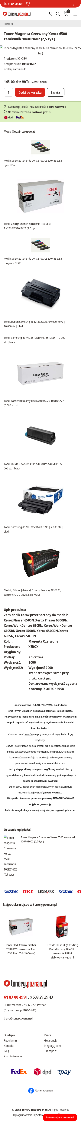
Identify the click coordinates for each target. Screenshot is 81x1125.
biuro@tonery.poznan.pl (18, 1018)
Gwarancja (50, 1040)
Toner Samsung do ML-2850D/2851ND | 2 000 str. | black (33, 529)
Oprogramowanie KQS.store (28, 1115)
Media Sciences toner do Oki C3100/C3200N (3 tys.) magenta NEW (33, 261)
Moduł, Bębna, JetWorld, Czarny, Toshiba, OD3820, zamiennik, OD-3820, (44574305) (32, 592)
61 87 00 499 (15, 4)
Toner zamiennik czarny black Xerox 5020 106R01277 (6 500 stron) (34, 403)
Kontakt (9, 1046)
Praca (47, 1035)
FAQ (6, 1051)
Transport (50, 1051)
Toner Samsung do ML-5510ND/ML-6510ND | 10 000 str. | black (34, 340)
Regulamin (10, 1040)
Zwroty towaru (13, 1056)
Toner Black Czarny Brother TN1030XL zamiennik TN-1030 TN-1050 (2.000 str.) (20, 949)
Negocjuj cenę (52, 1046)
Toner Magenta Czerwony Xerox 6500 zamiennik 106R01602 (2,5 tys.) (48, 839)
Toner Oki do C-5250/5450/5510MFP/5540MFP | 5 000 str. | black (33, 466)
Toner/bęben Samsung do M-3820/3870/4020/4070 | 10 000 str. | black (34, 324)
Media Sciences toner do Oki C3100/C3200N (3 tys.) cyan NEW (33, 163)
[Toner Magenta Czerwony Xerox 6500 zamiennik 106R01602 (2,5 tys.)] (40, 50)
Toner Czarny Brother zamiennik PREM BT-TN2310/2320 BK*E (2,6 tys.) (28, 226)
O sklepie (9, 1035)
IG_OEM (22, 59)
